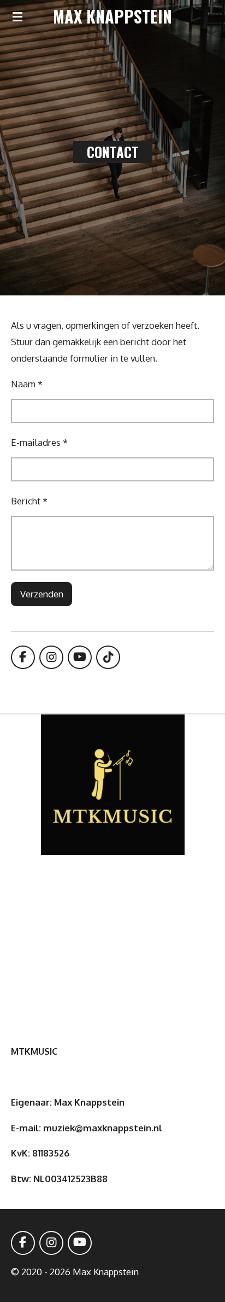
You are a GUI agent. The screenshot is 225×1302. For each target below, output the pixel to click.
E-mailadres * (39, 442)
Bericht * (29, 501)
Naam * (27, 384)
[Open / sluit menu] (17, 16)
